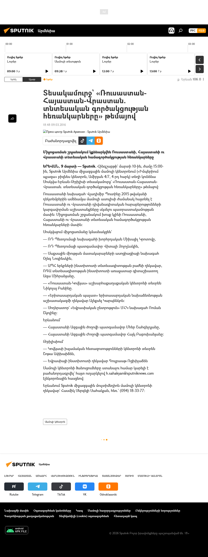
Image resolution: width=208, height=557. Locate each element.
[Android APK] (16, 530)
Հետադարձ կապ (125, 516)
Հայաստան (25, 476)
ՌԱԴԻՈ (129, 476)
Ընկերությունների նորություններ (157, 510)
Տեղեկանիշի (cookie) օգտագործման (84, 516)
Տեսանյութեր (111, 476)
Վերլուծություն (63, 476)
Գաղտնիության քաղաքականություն (29, 516)
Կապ (79, 510)
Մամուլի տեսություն (68, 61)
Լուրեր (11, 61)
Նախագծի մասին (16, 510)
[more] (12, 118)
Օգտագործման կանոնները (52, 510)
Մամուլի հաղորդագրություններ (109, 510)
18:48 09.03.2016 (54, 125)
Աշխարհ (41, 476)
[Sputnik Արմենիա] (20, 34)
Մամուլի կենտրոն (55, 421)
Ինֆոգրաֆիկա (88, 476)
